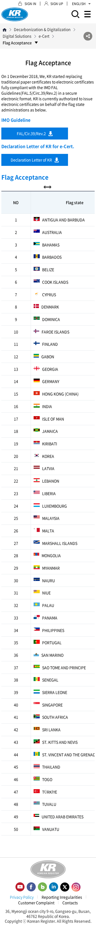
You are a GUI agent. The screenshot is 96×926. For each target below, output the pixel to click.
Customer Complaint (36, 902)
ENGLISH (79, 3)
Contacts (70, 902)
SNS (87, 36)
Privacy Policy (22, 897)
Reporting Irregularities (62, 897)
